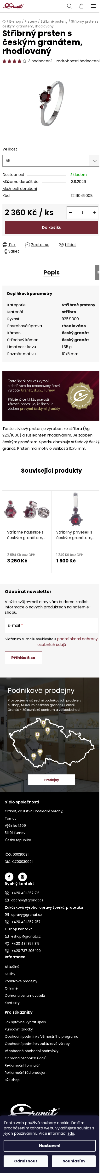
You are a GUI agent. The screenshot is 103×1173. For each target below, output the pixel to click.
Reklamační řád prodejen (25, 1072)
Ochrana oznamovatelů (25, 995)
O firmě (11, 988)
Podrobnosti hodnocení (78, 61)
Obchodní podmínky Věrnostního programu (41, 1036)
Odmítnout (25, 1161)
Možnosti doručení (19, 188)
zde (71, 1133)
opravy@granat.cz (26, 914)
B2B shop (12, 1079)
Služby (10, 973)
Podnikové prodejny (21, 981)
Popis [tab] (52, 272)
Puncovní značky (19, 1029)
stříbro (69, 312)
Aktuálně (12, 966)
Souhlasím (74, 1161)
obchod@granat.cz (27, 900)
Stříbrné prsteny (78, 305)
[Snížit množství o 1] (70, 213)
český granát (75, 333)
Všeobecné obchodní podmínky (31, 1051)
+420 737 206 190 (26, 950)
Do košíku (51, 227)
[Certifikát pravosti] (51, 395)
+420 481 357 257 (25, 921)
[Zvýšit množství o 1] (94, 213)
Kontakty (12, 1002)
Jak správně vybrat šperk (25, 1022)
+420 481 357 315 (25, 943)
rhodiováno (74, 326)
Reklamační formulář (22, 1065)
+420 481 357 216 (25, 893)
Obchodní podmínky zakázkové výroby (37, 1043)
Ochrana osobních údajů (25, 1058)
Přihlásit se (23, 657)
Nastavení (50, 1145)
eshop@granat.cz (26, 936)
